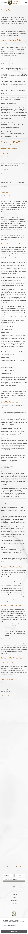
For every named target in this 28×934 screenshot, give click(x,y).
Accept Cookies (14, 931)
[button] (25, 2)
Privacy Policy (14, 903)
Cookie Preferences (14, 906)
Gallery (14, 897)
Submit (14, 882)
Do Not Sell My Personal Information (14, 927)
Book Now (4, 2)
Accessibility (14, 900)
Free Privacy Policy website (16, 316)
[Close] (25, 920)
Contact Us (14, 894)
